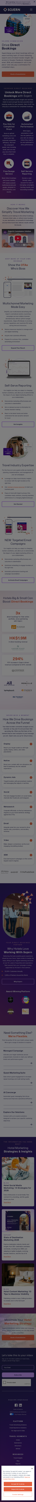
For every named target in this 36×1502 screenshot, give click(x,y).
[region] (17, 1483)
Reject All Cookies (18, 1489)
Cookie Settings (18, 1494)
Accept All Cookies (17, 1484)
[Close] (32, 1468)
